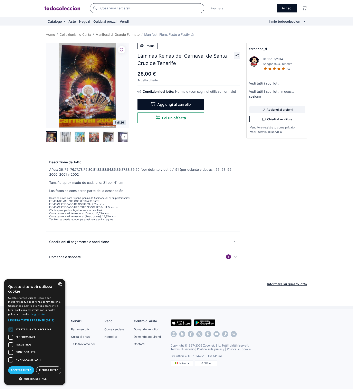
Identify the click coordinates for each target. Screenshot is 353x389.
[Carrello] (304, 8)
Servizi (76, 321)
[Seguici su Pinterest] (208, 334)
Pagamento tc (80, 329)
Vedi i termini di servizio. (266, 132)
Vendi (124, 21)
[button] (143, 162)
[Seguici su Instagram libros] (182, 334)
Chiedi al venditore (279, 119)
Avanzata (217, 8)
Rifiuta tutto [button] (48, 370)
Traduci (150, 46)
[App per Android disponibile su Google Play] (204, 322)
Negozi (84, 21)
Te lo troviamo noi (83, 344)
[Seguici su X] (199, 334)
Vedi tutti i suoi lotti (264, 83)
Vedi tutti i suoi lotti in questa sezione (272, 93)
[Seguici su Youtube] (216, 334)
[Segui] (121, 49)
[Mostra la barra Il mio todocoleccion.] (304, 21)
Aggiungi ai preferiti (280, 109)
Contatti (139, 344)
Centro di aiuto (145, 321)
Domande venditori (146, 329)
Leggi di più (38, 314)
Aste (72, 21)
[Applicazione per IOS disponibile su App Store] (181, 322)
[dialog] (34, 332)
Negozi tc (110, 336)
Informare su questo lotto (287, 284)
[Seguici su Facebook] (191, 334)
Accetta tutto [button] (21, 370)
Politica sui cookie (239, 349)
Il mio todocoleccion (284, 21)
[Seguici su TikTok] (225, 334)
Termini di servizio (182, 349)
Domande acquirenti (147, 336)
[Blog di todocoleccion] (234, 334)
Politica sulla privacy (210, 349)
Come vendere (114, 329)
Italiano (183, 363)
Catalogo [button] (55, 21)
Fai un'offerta (174, 118)
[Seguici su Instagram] (174, 334)
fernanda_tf (258, 49)
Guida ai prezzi (104, 21)
